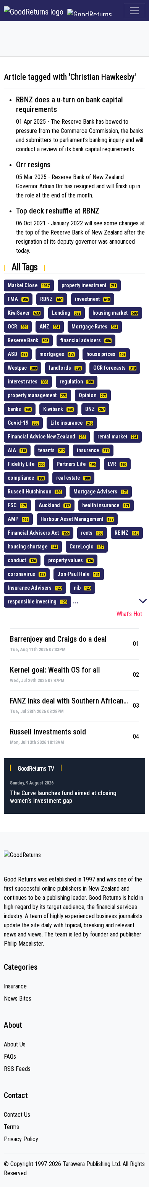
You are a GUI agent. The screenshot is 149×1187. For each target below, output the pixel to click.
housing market (115, 313)
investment (92, 299)
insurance (93, 450)
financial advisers (85, 340)
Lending (66, 313)
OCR (17, 326)
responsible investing (37, 601)
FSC (17, 505)
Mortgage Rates (94, 326)
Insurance (15, 986)
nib (82, 588)
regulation (76, 381)
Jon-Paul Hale (78, 574)
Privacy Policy (21, 1139)
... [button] (76, 600)
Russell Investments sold (48, 731)
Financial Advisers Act (38, 533)
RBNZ (51, 299)
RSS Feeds (17, 1068)
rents (91, 533)
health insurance (105, 505)
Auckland (54, 505)
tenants (51, 450)
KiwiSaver (24, 313)
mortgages (56, 354)
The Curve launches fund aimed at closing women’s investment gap (63, 796)
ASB (17, 354)
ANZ (49, 326)
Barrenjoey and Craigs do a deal (58, 639)
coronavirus (26, 574)
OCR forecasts (114, 368)
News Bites (17, 998)
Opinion (92, 395)
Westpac (22, 368)
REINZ (126, 533)
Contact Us (17, 1114)
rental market (117, 436)
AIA (17, 450)
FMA (18, 299)
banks (19, 409)
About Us (15, 1044)
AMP (18, 519)
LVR (117, 464)
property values (70, 560)
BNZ (95, 409)
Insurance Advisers (35, 588)
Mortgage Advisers (100, 491)
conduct (22, 560)
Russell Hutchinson (34, 491)
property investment (89, 285)
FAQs (10, 1056)
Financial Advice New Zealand (46, 436)
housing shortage (32, 546)
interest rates (27, 381)
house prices (105, 354)
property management (37, 395)
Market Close (28, 285)
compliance (26, 478)
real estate (73, 478)
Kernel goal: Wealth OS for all (55, 669)
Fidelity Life (26, 464)
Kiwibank (58, 409)
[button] (142, 603)
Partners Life (76, 464)
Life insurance (71, 423)
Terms (11, 1126)
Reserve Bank (28, 340)
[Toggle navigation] (134, 10)
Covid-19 (23, 423)
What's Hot (129, 614)
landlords (65, 368)
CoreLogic (86, 546)
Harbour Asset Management (76, 519)
